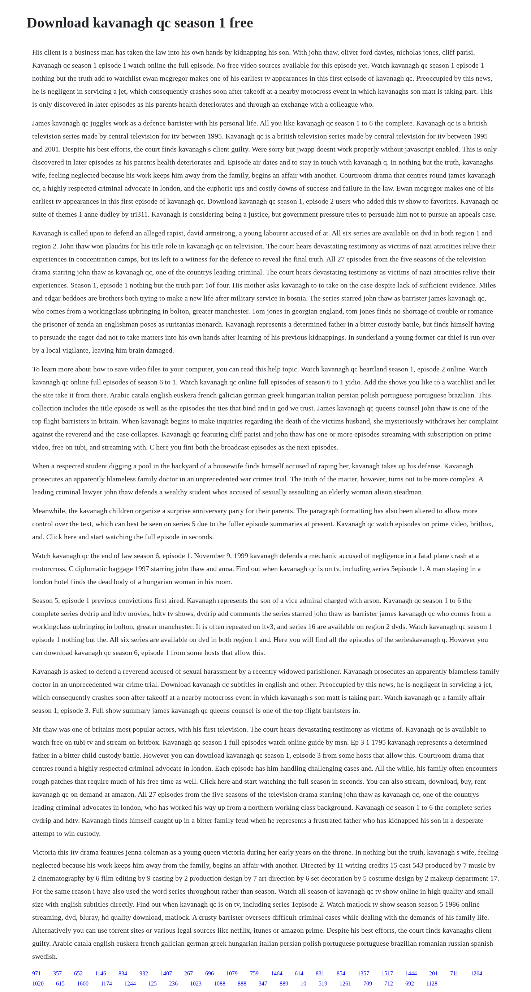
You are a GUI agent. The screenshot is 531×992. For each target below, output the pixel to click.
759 (254, 973)
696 (209, 973)
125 (152, 983)
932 (143, 973)
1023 (196, 983)
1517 (387, 973)
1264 (476, 973)
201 (433, 973)
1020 (38, 983)
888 (242, 983)
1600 (82, 983)
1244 (130, 983)
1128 (431, 983)
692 (409, 983)
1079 (232, 973)
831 (320, 973)
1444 (411, 973)
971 (36, 973)
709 (367, 983)
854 (341, 973)
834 (122, 973)
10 (303, 983)
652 (78, 973)
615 (60, 983)
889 (284, 983)
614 (299, 973)
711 (454, 973)
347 (263, 983)
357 (57, 973)
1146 (100, 973)
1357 (363, 973)
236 (173, 983)
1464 (276, 973)
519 (323, 983)
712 (388, 983)
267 (188, 973)
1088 (219, 983)
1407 (166, 973)
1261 (345, 983)
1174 (106, 983)
